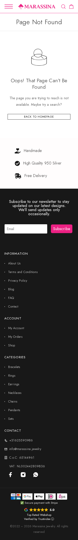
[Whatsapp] (35, 474)
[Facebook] (10, 474)
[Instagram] (23, 474)
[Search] (63, 6)
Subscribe (61, 229)
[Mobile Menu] (8, 6)
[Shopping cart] (71, 7)
